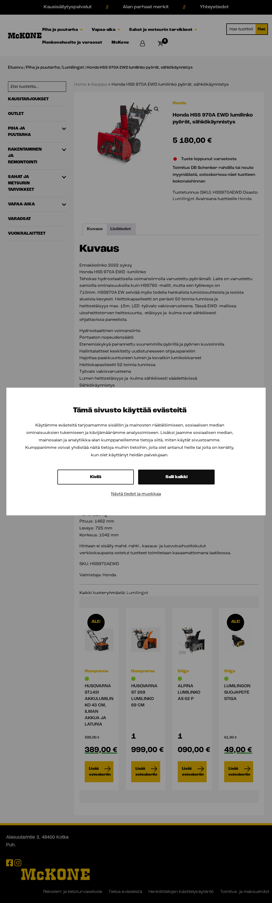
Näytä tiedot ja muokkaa (136, 494)
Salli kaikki (176, 477)
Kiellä (95, 477)
